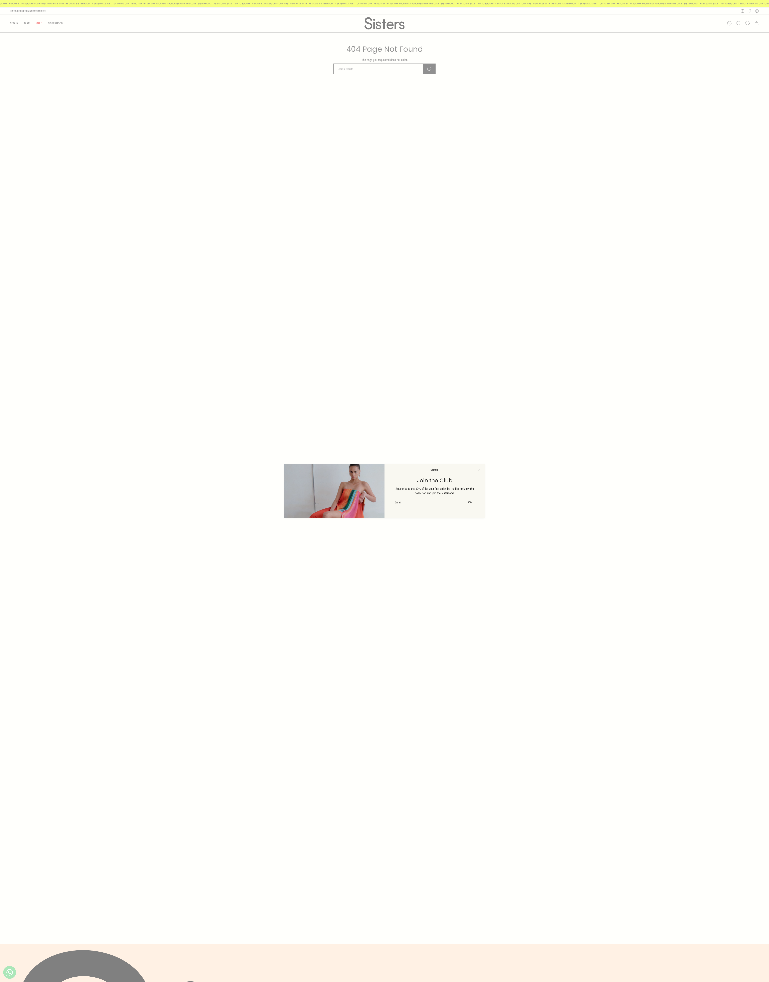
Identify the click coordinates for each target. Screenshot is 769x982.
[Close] (479, 470)
